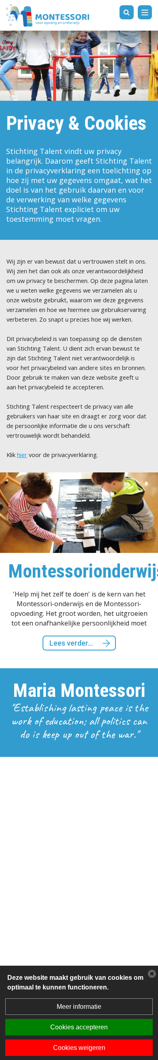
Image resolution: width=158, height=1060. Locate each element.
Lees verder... (30, 643)
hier (22, 455)
